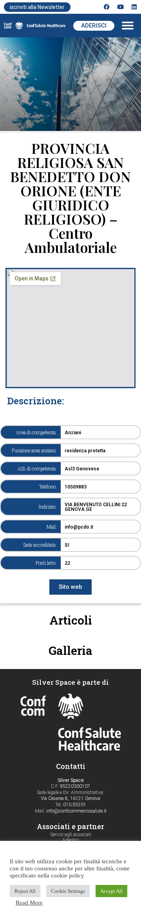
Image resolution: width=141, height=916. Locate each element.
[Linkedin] (134, 7)
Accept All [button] (111, 891)
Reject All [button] (25, 891)
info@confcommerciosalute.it (76, 811)
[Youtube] (120, 7)
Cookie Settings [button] (68, 891)
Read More (29, 902)
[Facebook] (107, 7)
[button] (127, 25)
